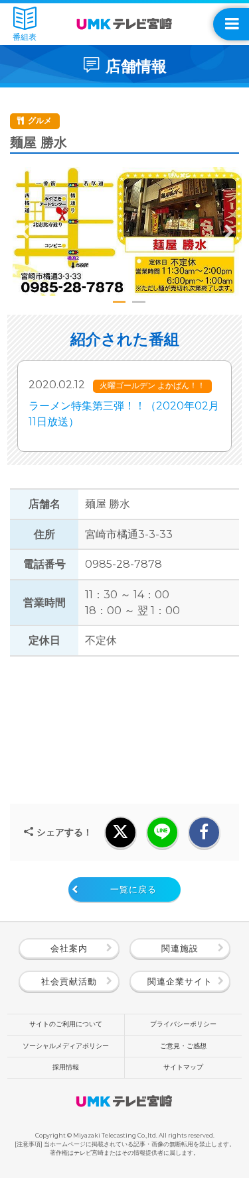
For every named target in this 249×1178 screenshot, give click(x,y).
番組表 (25, 37)
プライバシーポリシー (183, 1024)
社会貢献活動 (69, 982)
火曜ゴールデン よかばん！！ (152, 385)
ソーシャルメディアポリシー (66, 1046)
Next (229, 232)
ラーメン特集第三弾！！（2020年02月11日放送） (124, 414)
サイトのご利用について (65, 1024)
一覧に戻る (133, 889)
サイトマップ (183, 1067)
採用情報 (65, 1067)
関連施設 (180, 948)
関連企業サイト (179, 982)
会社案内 (69, 948)
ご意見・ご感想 (183, 1046)
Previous (24, 232)
